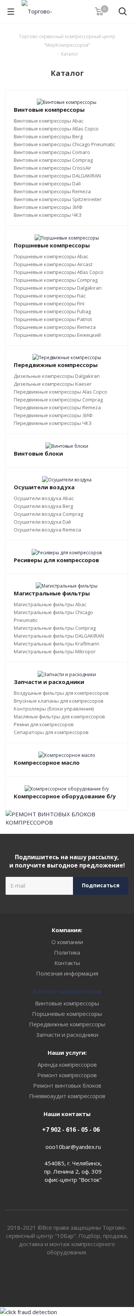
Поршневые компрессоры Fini (49, 303)
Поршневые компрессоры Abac (51, 256)
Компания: (67, 930)
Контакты (67, 963)
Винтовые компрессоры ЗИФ (48, 207)
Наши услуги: (67, 1052)
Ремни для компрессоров (44, 724)
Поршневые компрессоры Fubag (52, 311)
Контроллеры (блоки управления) (54, 708)
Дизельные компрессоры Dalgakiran (57, 376)
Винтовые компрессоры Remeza (52, 191)
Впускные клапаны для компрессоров (58, 700)
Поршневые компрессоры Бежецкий (57, 335)
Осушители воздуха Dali (42, 521)
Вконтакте (57, 1280)
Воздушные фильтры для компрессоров (61, 693)
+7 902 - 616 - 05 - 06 (71, 1129)
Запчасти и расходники (67, 1034)
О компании (67, 942)
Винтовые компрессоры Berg (48, 136)
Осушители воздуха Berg (43, 506)
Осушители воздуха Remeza (47, 529)
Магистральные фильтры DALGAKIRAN (59, 635)
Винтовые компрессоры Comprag (53, 160)
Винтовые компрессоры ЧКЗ (48, 215)
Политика (67, 952)
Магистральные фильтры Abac (50, 604)
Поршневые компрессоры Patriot (53, 319)
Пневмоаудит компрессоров (67, 1096)
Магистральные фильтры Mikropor (55, 651)
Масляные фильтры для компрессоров (59, 716)
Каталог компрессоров (67, 991)
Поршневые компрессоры (67, 1013)
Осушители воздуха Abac (44, 498)
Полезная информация (67, 973)
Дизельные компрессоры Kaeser (53, 383)
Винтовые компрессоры (67, 1003)
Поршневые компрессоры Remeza (55, 327)
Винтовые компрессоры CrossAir (52, 167)
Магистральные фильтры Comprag (55, 628)
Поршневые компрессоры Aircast (53, 264)
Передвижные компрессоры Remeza (57, 407)
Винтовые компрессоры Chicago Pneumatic (64, 144)
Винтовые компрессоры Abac (48, 120)
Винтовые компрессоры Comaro (52, 152)
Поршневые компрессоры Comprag (56, 280)
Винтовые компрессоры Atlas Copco (56, 128)
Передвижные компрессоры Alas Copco (60, 391)
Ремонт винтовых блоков (67, 1085)
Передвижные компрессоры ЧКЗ (53, 423)
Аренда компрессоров (67, 1064)
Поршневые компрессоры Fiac (50, 295)
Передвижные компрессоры (67, 1024)
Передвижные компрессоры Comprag (58, 399)
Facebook (76, 1280)
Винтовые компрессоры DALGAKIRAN (57, 175)
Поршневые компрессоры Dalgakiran (58, 287)
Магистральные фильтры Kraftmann (56, 643)
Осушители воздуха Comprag (48, 514)
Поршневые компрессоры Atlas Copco (58, 272)
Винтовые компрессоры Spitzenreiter (58, 199)
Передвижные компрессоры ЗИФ (53, 415)
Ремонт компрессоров (67, 1075)
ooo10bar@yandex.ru (73, 1146)
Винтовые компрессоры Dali (47, 183)
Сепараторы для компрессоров (51, 732)
